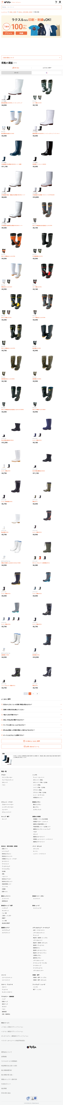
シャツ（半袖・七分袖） (39, 787)
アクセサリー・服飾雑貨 (7, 996)
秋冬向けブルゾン (6, 853)
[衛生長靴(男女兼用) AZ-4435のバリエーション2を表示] (8, 128)
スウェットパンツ (6, 812)
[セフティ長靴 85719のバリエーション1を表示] (34, 527)
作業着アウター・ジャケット (40, 821)
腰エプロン (36, 807)
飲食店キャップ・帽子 (7, 905)
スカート (4, 987)
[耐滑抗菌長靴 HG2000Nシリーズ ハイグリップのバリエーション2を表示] (8, 97)
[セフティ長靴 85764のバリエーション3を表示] (13, 619)
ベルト (3, 1009)
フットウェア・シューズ (38, 984)
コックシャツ (5, 898)
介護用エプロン (37, 955)
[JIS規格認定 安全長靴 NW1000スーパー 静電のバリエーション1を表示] (3, 159)
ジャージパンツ (6, 980)
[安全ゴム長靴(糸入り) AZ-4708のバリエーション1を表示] (3, 251)
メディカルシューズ (38, 960)
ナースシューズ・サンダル (40, 963)
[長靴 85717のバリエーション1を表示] (34, 496)
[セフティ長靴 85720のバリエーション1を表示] (34, 435)
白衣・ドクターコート (39, 930)
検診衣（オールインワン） (40, 952)
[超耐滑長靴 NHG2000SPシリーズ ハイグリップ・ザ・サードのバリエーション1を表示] (34, 128)
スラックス (36, 848)
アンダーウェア (6, 866)
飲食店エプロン (36, 802)
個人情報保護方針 (6, 1070)
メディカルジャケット (39, 932)
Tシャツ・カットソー (38, 777)
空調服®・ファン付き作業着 (40, 819)
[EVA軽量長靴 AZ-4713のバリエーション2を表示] (39, 251)
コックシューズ (37, 908)
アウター (3, 774)
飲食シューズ (35, 905)
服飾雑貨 (4, 1011)
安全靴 (3, 871)
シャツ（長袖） (37, 785)
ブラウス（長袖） (37, 790)
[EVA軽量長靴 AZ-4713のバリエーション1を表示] (34, 251)
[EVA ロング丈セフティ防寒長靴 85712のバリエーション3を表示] (44, 557)
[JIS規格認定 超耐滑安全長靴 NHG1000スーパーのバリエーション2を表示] (8, 220)
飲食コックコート (5, 896)
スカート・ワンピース (7, 984)
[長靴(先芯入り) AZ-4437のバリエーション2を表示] (8, 281)
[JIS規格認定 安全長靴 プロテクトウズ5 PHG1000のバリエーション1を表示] (34, 189)
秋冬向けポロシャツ (7, 881)
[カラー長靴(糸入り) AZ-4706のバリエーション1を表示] (34, 312)
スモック (35, 834)
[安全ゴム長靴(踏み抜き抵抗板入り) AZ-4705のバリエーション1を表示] (34, 220)
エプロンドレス (37, 809)
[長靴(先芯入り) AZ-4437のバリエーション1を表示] (3, 281)
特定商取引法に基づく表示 (9, 1065)
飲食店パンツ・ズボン (38, 896)
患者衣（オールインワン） (40, 950)
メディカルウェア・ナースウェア (41, 927)
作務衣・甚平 (35, 975)
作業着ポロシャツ (37, 797)
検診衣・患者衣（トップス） (40, 937)
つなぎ (35, 831)
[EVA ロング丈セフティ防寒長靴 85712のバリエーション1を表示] (34, 557)
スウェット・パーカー (7, 802)
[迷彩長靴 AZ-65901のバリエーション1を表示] (34, 373)
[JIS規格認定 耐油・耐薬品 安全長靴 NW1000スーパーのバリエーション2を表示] (8, 189)
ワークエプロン (6, 869)
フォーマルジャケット (7, 780)
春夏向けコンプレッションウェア (41, 829)
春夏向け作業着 (36, 816)
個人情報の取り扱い (7, 1074)
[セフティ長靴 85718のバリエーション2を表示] (39, 588)
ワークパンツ (5, 863)
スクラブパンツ (6, 932)
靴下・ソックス (37, 989)
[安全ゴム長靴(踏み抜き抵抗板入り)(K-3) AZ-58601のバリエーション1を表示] (3, 404)
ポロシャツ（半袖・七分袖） (40, 782)
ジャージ (3, 975)
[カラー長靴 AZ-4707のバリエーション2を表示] (39, 97)
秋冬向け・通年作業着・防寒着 (9, 846)
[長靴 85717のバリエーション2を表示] (39, 496)
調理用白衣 (5, 901)
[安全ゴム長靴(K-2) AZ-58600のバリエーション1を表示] (34, 404)
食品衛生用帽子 (6, 923)
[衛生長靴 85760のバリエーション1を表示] (3, 527)
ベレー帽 (4, 913)
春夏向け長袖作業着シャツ (40, 824)
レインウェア (5, 851)
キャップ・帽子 (5, 816)
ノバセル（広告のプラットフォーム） (12, 1027)
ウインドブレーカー (7, 777)
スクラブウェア (6, 930)
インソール (5, 886)
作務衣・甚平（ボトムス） (40, 980)
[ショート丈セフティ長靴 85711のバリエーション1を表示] (3, 680)
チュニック (36, 935)
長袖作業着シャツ (6, 884)
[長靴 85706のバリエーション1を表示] (34, 680)
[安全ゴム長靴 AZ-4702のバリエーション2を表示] (8, 312)
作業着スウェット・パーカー (9, 858)
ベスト (3, 785)
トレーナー (5, 809)
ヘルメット (5, 876)
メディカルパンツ (37, 940)
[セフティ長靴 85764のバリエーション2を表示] (8, 619)
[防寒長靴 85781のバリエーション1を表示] (34, 649)
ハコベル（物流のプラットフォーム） (12, 1031)
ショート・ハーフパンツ (39, 853)
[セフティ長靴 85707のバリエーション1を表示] (3, 465)
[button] (16, 68)
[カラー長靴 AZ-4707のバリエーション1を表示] (34, 97)
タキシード (5, 782)
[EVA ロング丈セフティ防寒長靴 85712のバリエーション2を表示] (39, 557)
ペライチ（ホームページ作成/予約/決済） (13, 1040)
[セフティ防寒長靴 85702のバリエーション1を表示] (3, 496)
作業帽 (3, 889)
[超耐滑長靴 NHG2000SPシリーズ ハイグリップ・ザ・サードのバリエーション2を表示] (39, 128)
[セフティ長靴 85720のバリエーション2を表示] (39, 435)
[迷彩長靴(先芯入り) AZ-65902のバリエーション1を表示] (3, 373)
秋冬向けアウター (6, 879)
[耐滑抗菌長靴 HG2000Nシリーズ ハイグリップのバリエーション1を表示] (3, 97)
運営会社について (6, 1052)
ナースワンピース (37, 968)
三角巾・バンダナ (6, 915)
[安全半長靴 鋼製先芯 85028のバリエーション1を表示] (34, 465)
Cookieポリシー (6, 1084)
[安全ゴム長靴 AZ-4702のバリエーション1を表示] (3, 312)
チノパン (35, 851)
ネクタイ (4, 1006)
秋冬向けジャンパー (7, 856)
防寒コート (5, 848)
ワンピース (5, 989)
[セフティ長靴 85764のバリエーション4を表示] (18, 619)
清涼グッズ (5, 1004)
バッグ (3, 999)
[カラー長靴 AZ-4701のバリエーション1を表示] (34, 281)
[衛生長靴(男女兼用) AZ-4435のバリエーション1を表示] (3, 128)
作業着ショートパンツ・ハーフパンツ (43, 839)
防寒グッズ (5, 1001)
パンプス (35, 987)
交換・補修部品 (6, 1014)
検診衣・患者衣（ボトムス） (40, 942)
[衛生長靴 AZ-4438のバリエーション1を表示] (34, 343)
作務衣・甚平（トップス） (40, 977)
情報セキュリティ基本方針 (9, 1079)
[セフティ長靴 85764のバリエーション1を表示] (3, 619)
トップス (34, 774)
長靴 (3, 874)
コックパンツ (36, 898)
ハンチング (5, 908)
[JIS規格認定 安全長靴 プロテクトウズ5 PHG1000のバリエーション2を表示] (39, 189)
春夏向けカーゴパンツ (39, 836)
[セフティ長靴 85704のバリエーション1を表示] (34, 619)
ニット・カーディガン (39, 795)
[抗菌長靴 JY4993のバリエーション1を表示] (3, 649)
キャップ (4, 819)
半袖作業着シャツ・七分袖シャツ (41, 826)
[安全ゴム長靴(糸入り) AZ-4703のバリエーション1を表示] (3, 343)
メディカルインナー (38, 970)
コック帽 (4, 920)
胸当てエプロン (37, 804)
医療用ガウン (36, 947)
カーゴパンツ (5, 861)
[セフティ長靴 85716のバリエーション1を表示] (3, 588)
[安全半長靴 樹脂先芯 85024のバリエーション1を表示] (3, 435)
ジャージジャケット (7, 977)
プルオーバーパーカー (7, 804)
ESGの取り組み (6, 1093)
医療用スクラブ (5, 927)
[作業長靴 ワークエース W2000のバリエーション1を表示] (34, 159)
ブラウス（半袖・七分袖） (40, 792)
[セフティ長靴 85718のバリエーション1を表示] (34, 588)
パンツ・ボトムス (37, 846)
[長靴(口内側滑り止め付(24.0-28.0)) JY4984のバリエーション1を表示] (3, 557)
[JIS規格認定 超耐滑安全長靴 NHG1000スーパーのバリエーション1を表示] (3, 220)
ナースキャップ (37, 965)
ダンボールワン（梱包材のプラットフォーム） (15, 1036)
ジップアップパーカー (7, 807)
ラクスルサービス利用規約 (9, 1061)
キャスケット (5, 910)
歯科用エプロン (37, 958)
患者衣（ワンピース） (39, 945)
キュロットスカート (7, 992)
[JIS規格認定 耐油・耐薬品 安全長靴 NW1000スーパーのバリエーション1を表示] (3, 189)
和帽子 (3, 918)
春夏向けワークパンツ (39, 841)
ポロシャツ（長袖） (38, 780)
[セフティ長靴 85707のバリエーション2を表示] (8, 465)
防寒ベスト (5, 891)
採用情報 (4, 1056)
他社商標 (4, 1088)
